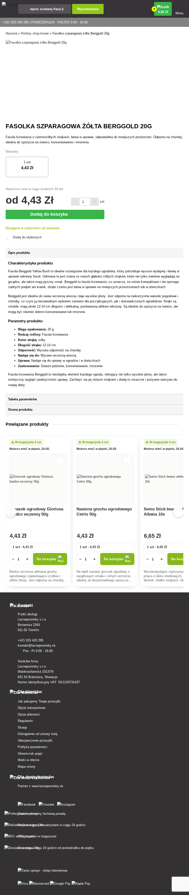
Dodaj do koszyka (50, 214)
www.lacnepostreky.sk (47, 786)
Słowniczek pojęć (30, 753)
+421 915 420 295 (31, 640)
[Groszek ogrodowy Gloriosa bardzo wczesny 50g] (38, 479)
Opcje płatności (29, 714)
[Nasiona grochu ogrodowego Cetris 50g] (105, 479)
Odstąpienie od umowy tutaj (37, 734)
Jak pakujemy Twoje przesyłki (39, 701)
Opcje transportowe (31, 708)
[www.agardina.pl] (28, 803)
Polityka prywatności (32, 747)
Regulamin (25, 721)
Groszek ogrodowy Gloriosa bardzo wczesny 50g (36, 511)
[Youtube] (47, 803)
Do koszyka (46, 559)
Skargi (22, 727)
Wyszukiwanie (88, 9)
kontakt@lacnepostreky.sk (37, 645)
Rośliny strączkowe (35, 33)
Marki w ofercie (28, 760)
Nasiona (11, 33)
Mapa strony (26, 766)
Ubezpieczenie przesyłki (35, 740)
